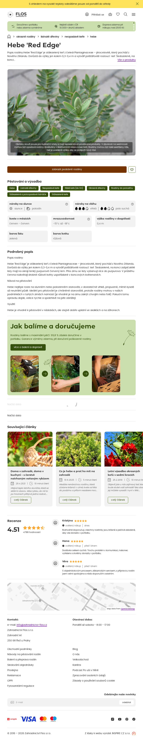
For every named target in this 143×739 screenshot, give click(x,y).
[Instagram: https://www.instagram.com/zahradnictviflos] (112, 719)
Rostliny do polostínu (122, 188)
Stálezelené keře (60, 194)
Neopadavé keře (50, 188)
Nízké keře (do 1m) (74, 188)
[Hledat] (125, 14)
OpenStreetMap (128, 609)
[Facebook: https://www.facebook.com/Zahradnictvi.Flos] (133, 719)
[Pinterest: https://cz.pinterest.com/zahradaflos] (126, 719)
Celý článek (21, 500)
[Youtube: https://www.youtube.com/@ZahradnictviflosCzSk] (119, 719)
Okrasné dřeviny (97, 188)
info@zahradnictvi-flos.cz (32, 625)
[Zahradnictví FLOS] (17, 15)
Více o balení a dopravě (28, 347)
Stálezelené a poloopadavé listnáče (27, 194)
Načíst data (42, 404)
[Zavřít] (137, 3)
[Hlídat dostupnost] (132, 169)
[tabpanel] (28, 26)
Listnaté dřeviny (28, 188)
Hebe (12, 188)
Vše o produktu (127, 60)
